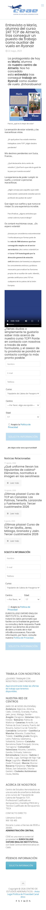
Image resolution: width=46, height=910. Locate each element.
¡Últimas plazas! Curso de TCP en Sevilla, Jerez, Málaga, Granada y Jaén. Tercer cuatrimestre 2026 (21, 529)
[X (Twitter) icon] (19, 901)
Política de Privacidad (24, 637)
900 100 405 (11, 820)
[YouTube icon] (22, 901)
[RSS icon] (30, 901)
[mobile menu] (42, 5)
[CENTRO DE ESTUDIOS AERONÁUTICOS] (23, 9)
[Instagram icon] (27, 901)
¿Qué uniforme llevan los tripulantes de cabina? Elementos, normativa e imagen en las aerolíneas (21, 471)
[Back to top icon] (23, 883)
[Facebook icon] (16, 901)
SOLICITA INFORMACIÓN (21, 865)
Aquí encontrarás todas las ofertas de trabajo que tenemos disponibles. (22, 688)
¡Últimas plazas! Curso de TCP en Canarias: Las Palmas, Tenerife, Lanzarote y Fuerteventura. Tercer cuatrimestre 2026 (23, 500)
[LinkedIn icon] (24, 901)
